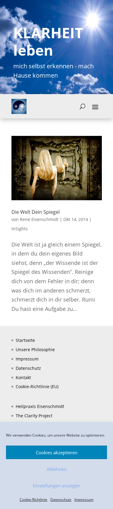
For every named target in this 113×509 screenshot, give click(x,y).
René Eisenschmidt (39, 219)
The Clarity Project (34, 416)
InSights (19, 229)
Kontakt (23, 377)
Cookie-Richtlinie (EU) (37, 386)
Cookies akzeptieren (56, 452)
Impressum (83, 499)
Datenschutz (60, 499)
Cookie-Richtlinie (33, 499)
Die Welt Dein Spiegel (35, 212)
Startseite (25, 340)
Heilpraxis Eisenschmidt (40, 406)
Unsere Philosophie (35, 349)
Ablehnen (57, 469)
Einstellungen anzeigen (56, 486)
